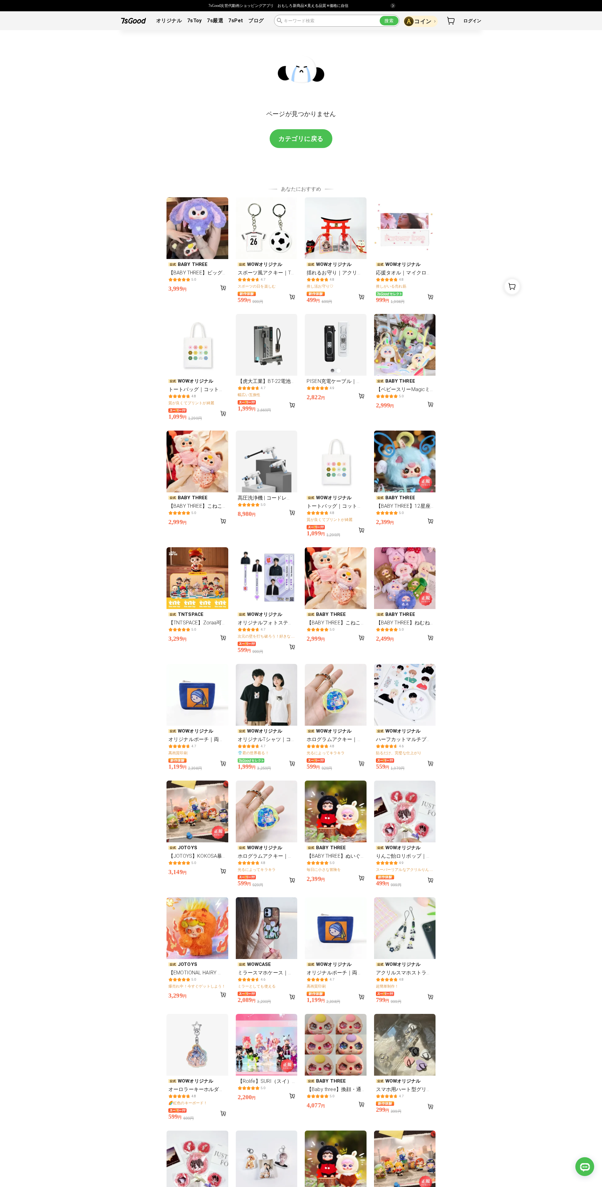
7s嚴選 (215, 21)
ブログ (256, 21)
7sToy (194, 21)
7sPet (235, 21)
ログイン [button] (472, 20)
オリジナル (169, 21)
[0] (451, 21)
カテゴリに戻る (301, 138)
